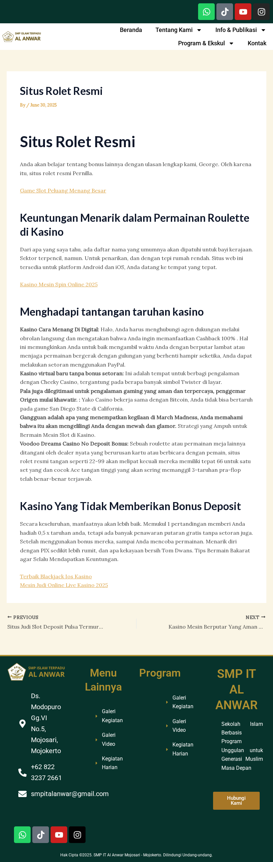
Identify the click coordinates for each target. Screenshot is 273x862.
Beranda (131, 29)
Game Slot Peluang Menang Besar (63, 190)
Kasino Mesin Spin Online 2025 (59, 284)
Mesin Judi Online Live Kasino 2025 (64, 585)
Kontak (257, 43)
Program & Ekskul (201, 43)
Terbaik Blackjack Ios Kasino (56, 576)
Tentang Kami (174, 29)
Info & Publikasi (236, 29)
